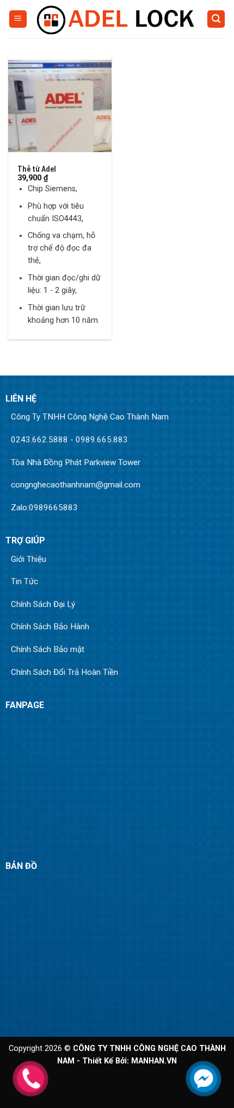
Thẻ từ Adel (36, 169)
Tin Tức (24, 581)
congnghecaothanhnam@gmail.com (75, 485)
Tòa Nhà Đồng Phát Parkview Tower (75, 462)
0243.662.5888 (39, 440)
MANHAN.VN (154, 1061)
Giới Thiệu (28, 559)
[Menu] (18, 19)
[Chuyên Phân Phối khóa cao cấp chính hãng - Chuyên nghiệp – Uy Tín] (117, 19)
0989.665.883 (102, 440)
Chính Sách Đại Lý (43, 604)
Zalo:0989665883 (44, 507)
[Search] (216, 19)
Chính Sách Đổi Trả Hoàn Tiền (64, 672)
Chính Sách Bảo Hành (50, 626)
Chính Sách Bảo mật (47, 649)
